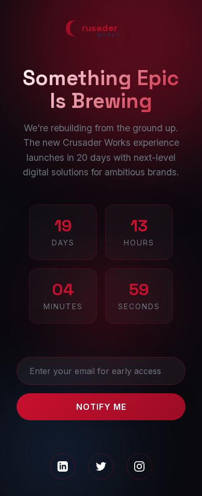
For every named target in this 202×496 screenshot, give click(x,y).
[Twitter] (101, 466)
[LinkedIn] (63, 466)
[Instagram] (139, 466)
